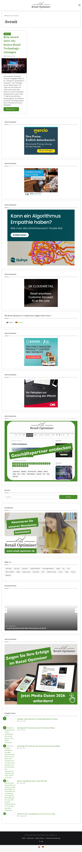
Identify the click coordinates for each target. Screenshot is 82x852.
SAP (43, 572)
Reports (7, 34)
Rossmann (36, 572)
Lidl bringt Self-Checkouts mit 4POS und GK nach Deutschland (38, 746)
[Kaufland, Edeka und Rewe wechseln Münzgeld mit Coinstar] (10, 721)
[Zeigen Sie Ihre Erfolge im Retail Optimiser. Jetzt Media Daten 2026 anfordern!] (41, 674)
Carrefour (25, 568)
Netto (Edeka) (10, 572)
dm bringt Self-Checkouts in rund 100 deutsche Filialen (36, 728)
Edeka (58, 568)
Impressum (30, 838)
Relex (18, 572)
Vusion (73, 572)
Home (24, 838)
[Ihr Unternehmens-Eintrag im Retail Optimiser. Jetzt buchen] (41, 451)
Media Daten (40, 838)
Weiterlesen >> (11, 109)
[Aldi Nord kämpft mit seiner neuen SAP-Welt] (10, 795)
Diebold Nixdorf (35, 568)
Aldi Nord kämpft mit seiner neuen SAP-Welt (32, 781)
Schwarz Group (51, 572)
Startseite (9, 15)
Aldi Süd (16, 568)
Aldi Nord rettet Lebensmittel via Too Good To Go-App (36, 814)
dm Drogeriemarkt (48, 568)
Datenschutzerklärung (53, 838)
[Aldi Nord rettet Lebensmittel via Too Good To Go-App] (10, 816)
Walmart (8, 575)
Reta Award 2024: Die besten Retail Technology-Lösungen (12, 44)
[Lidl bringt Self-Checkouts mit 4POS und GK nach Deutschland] (10, 762)
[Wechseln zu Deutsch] (43, 847)
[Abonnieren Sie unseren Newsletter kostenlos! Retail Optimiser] (41, 533)
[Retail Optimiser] (41, 5)
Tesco (60, 572)
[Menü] (79, 5)
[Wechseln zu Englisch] (39, 847)
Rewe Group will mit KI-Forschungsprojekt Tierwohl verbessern (46, 628)
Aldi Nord (8, 568)
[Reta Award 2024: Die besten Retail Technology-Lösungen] (14, 65)
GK (63, 568)
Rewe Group (26, 572)
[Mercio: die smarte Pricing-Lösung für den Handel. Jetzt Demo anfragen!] (41, 141)
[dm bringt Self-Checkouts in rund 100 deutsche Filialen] (10, 735)
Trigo (66, 572)
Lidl (68, 568)
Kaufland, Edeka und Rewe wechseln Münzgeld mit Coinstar (37, 719)
